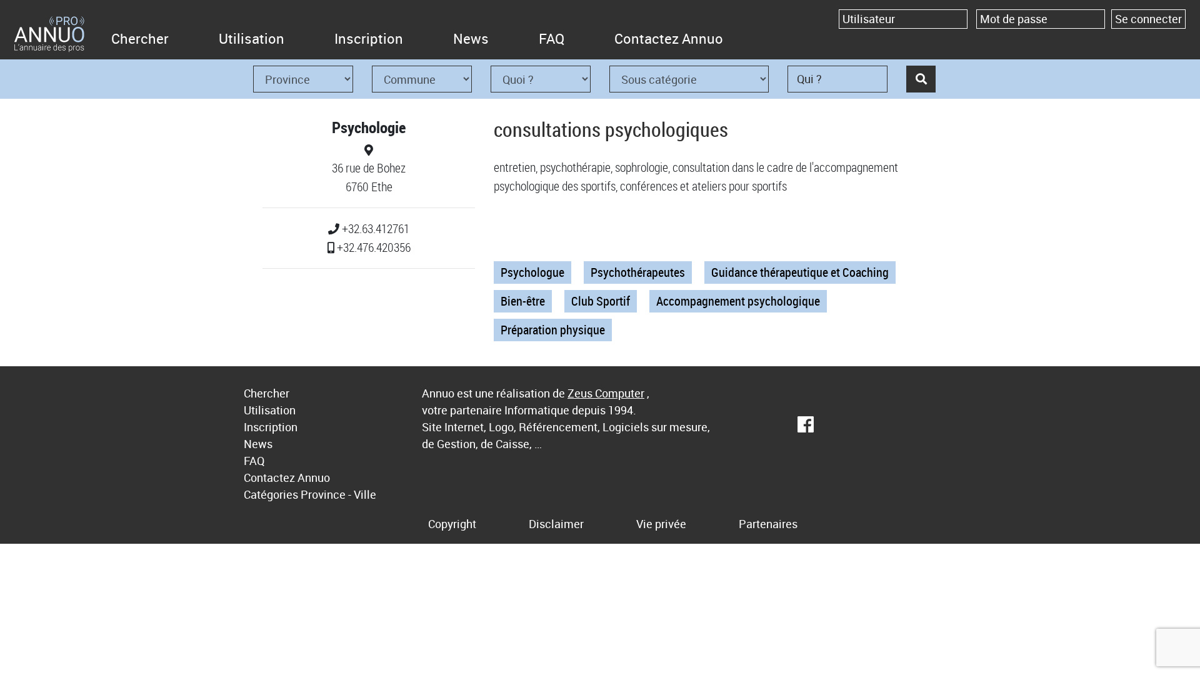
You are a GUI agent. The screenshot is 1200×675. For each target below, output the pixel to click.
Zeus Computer (606, 393)
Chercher (140, 38)
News (471, 38)
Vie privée (661, 523)
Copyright (452, 523)
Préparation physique (553, 329)
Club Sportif (600, 300)
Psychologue (532, 272)
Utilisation (251, 38)
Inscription (368, 38)
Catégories (271, 494)
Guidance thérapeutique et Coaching (800, 272)
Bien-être (523, 300)
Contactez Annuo (668, 38)
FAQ (551, 38)
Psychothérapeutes (638, 272)
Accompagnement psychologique (738, 300)
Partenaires (768, 523)
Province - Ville (338, 494)
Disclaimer (556, 523)
